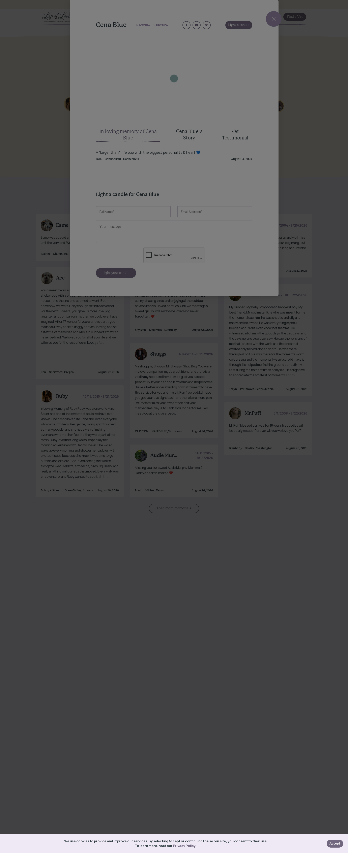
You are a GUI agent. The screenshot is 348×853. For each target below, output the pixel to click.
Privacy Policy (184, 846)
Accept (334, 843)
